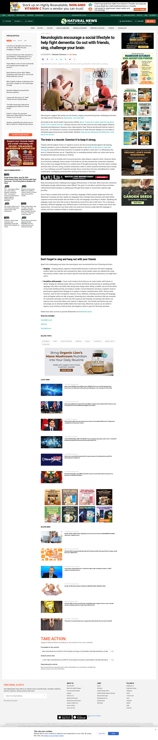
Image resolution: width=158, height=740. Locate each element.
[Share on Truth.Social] (65, 59)
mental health (95, 64)
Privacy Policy (71, 705)
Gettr (128, 698)
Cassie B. (75, 419)
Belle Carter (76, 384)
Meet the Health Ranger (74, 688)
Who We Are (70, 686)
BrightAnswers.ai (116, 15)
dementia (73, 64)
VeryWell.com (46, 328)
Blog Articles (101, 700)
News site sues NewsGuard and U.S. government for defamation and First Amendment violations (88, 457)
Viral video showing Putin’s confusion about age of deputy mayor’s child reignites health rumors (87, 569)
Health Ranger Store (103, 691)
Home (3, 15)
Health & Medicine (62, 28)
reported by (74, 118)
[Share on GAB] (61, 59)
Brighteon (11, 15)
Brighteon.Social (131, 688)
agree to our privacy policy (54, 736)
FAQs (146, 15)
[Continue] (44, 695)
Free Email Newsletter (73, 691)
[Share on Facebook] (47, 59)
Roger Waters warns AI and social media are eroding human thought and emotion (20, 65)
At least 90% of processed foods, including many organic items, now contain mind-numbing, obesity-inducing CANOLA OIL (89, 604)
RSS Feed (100, 703)
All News (99, 688)
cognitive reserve (63, 64)
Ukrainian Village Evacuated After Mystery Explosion (18, 91)
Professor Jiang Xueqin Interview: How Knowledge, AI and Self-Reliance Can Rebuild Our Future (11, 224)
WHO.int (44, 324)
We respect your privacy (10, 700)
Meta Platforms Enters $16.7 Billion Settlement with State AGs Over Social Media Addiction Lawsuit (20, 74)
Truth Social (130, 695)
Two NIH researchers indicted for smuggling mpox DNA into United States (18, 106)
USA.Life (129, 708)
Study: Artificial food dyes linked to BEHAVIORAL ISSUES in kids (85, 586)
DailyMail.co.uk (46, 320)
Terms (53, 723)
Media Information (72, 698)
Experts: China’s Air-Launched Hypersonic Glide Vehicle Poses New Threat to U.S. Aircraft (19, 115)
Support (69, 693)
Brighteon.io (130, 686)
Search (154, 15)
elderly (79, 64)
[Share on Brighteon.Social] (43, 59)
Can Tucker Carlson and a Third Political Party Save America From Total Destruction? (12, 209)
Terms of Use (71, 708)
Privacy (49, 723)
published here (65, 726)
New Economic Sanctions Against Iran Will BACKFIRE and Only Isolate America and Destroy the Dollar (29, 224)
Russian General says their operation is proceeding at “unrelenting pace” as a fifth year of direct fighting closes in (20, 56)
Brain (55, 64)
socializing (104, 64)
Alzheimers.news (85, 312)
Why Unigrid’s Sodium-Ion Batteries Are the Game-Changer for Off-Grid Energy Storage (20, 83)
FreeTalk (129, 700)
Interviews (30, 15)
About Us (139, 15)
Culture (50, 28)
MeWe (128, 703)
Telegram (129, 691)
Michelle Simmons (59, 55)
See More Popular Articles (20, 134)
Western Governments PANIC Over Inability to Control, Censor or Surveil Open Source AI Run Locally (28, 192)
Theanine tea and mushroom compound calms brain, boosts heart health (88, 621)
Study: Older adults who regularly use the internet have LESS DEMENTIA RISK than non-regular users (89, 534)
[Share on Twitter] (52, 59)
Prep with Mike (21, 15)
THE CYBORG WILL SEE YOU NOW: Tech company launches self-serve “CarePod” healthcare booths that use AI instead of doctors (90, 439)
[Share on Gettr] (70, 59)
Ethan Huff (75, 401)
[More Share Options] (74, 59)
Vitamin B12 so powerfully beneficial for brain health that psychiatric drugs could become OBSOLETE (90, 551)
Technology (122, 28)
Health (48, 33)
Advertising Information (74, 700)
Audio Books (39, 15)
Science (111, 28)
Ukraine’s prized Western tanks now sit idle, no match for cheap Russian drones (20, 123)
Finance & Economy (80, 28)
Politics (40, 28)
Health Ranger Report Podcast (106, 693)
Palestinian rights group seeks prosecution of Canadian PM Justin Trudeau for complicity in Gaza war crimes (89, 422)
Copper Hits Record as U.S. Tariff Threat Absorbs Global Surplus (17, 98)
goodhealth (86, 64)
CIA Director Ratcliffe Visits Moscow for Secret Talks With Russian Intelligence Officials (19, 47)
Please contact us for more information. (53, 669)
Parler (128, 693)
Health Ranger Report (12, 170)
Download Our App (129, 15)
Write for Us (70, 695)
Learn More (101, 733)
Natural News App (102, 695)
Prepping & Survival (98, 28)
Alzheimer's (49, 64)
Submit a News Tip (72, 703)
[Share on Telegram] (56, 59)
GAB (128, 705)
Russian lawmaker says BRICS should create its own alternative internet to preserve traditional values (88, 474)
